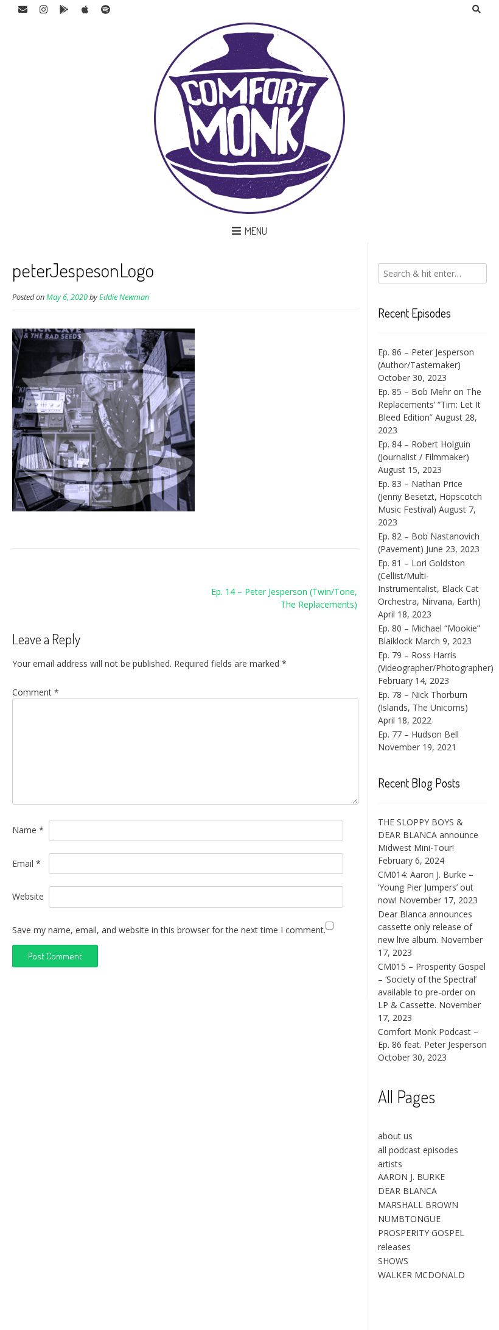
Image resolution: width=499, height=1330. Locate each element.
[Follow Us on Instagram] (43, 10)
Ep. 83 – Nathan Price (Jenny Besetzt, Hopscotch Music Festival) (430, 496)
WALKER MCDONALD (421, 1275)
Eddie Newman (124, 297)
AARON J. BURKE (411, 1176)
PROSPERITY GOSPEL (421, 1233)
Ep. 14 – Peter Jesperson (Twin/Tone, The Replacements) (284, 598)
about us (395, 1136)
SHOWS (393, 1261)
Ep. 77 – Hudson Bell (418, 734)
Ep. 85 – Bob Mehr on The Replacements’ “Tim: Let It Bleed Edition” (429, 404)
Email (26, 863)
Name (28, 830)
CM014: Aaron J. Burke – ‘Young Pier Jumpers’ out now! (425, 887)
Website (28, 896)
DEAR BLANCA (407, 1191)
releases (394, 1247)
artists (390, 1164)
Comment (35, 692)
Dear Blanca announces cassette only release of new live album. (425, 926)
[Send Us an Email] (22, 10)
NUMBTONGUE (409, 1219)
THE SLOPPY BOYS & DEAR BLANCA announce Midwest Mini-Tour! (428, 834)
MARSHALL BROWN (418, 1205)
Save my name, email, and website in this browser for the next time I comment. (169, 930)
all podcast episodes (418, 1150)
